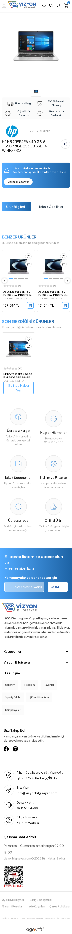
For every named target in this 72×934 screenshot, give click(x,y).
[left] (4, 280)
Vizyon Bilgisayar (17, 662)
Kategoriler (12, 651)
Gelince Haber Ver (18, 181)
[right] (67, 280)
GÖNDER (58, 587)
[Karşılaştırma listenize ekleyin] (28, 264)
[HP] (12, 131)
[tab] (15, 206)
